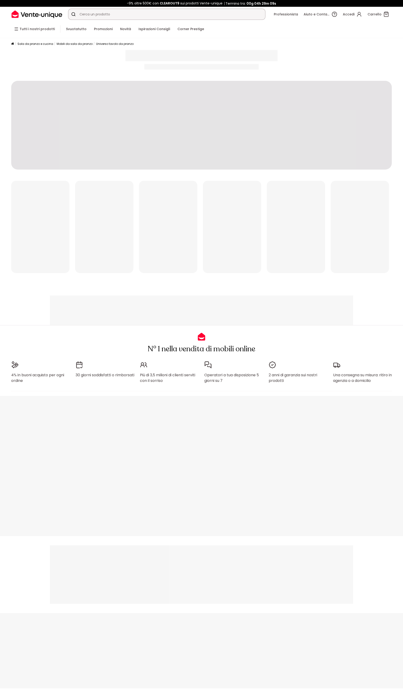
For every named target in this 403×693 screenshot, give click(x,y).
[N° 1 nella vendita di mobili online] (37, 14)
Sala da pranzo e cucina (35, 44)
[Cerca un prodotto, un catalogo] (73, 14)
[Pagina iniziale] (12, 44)
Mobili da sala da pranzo (75, 44)
